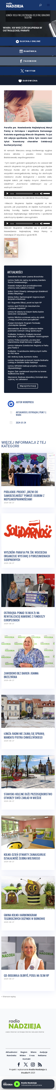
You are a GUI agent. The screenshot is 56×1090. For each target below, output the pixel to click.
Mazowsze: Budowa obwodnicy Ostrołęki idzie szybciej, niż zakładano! (28, 378)
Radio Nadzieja (37, 1069)
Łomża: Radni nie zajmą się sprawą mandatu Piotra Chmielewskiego (27, 281)
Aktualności (21, 412)
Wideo (23, 1055)
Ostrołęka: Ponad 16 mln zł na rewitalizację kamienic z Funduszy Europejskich (24, 616)
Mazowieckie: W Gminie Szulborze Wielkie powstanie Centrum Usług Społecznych (25, 329)
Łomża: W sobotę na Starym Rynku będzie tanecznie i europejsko (26, 312)
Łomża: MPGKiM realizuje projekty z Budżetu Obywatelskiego (27, 367)
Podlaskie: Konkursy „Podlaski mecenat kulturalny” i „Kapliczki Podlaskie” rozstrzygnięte (28, 335)
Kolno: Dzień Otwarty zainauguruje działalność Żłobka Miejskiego (28, 292)
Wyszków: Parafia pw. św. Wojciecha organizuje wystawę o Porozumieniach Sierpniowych (27, 556)
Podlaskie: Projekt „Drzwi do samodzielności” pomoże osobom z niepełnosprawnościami (24, 495)
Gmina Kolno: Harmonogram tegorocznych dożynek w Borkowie (26, 298)
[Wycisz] (41, 193)
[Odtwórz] (7, 193)
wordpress (28, 402)
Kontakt (26, 1059)
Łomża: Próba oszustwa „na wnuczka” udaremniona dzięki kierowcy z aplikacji (24, 341)
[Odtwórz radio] (17, 1084)
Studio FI (25, 1072)
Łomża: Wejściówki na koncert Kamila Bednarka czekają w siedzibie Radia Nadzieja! (28, 361)
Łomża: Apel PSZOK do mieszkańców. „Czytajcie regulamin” (24, 307)
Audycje (43, 1052)
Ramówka (11, 1055)
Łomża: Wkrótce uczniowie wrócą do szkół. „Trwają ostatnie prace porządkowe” (26, 318)
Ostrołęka (33, 412)
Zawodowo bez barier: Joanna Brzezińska (25, 276)
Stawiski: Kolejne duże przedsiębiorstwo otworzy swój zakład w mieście (25, 286)
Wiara (18, 414)
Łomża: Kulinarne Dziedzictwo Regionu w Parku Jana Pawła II (28, 346)
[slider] (47, 193)
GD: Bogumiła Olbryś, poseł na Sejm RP (25, 302)
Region (24, 1052)
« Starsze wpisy (8, 996)
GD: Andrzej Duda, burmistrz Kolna (23, 356)
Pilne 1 (42, 412)
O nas (32, 1055)
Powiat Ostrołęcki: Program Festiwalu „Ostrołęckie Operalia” (24, 324)
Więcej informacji (28, 386)
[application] (28, 193)
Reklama (42, 1055)
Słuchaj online (28, 41)
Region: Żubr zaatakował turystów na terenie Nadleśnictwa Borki (27, 372)
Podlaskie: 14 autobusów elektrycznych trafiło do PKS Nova (27, 352)
